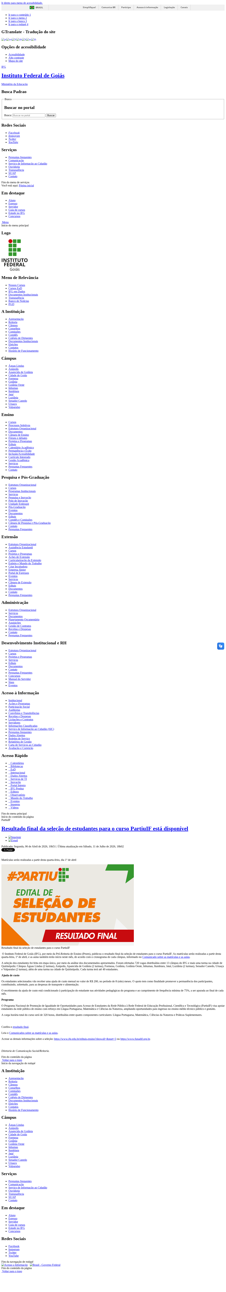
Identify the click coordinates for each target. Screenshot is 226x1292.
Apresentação (16, 318)
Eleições (13, 344)
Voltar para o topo (11, 1060)
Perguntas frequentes (20, 157)
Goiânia (12, 381)
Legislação (169, 7)
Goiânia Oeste (16, 384)
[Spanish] (28, 39)
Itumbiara (13, 391)
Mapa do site (15, 60)
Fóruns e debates (17, 437)
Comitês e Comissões (20, 519)
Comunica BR (108, 7)
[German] (19, 39)
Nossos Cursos (16, 285)
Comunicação (16, 160)
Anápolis (13, 368)
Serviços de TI (18, 778)
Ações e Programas (19, 703)
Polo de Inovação (18, 500)
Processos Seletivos (19, 425)
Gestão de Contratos (19, 625)
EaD (13, 769)
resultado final (20, 1026)
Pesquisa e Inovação (19, 497)
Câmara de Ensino (18, 434)
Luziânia (13, 397)
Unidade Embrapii (18, 503)
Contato (12, 176)
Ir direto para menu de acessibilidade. (22, 2)
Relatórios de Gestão (20, 741)
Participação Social (19, 706)
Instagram (13, 1249)
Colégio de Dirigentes (20, 338)
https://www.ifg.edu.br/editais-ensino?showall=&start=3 (85, 1038)
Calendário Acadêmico (21, 447)
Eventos (12, 510)
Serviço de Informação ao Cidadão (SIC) (31, 728)
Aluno (12, 200)
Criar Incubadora (17, 566)
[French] (14, 39)
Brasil (39, 7)
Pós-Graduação (17, 507)
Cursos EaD (15, 288)
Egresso (12, 203)
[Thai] (33, 39)
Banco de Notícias (18, 300)
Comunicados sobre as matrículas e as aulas (33, 1032)
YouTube (13, 1255)
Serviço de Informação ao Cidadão (27, 163)
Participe (126, 7)
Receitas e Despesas (19, 629)
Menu (5, 222)
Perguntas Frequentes (20, 466)
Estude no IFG (16, 213)
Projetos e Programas (20, 441)
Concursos (14, 216)
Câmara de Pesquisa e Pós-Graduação (29, 522)
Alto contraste (16, 57)
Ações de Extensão (19, 557)
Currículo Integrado (19, 457)
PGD (11, 304)
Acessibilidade (16, 54)
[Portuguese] (3, 39)
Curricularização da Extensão (24, 560)
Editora (14, 791)
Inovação (15, 782)
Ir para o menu (17, 17)
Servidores (14, 722)
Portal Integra (18, 785)
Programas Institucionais (22, 491)
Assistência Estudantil (20, 547)
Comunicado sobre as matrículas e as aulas (166, 956)
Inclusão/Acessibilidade (21, 453)
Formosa (13, 378)
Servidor (13, 206)
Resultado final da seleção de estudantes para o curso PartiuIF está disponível (94, 828)
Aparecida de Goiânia (20, 372)
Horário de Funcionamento (23, 350)
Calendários (17, 763)
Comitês (13, 334)
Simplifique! (89, 7)
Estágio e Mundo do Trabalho (25, 563)
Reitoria (12, 322)
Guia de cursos (16, 209)
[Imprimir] (14, 837)
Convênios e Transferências (23, 713)
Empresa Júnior (17, 569)
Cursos (12, 422)
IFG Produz (17, 788)
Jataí (10, 394)
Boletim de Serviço (19, 738)
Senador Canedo (17, 400)
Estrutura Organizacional (22, 428)
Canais (184, 7)
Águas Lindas (16, 365)
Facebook (13, 1246)
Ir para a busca (17, 21)
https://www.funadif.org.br (135, 1038)
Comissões (14, 331)
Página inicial (26, 185)
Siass (11, 682)
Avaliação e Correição (20, 748)
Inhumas (13, 388)
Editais (12, 444)
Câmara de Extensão (19, 582)
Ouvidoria (14, 166)
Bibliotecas (16, 766)
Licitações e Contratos (20, 719)
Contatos (13, 347)
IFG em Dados (16, 291)
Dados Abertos (16, 735)
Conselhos (14, 328)
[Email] (13, 840)
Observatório (17, 794)
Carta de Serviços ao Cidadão (24, 744)
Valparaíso (14, 407)
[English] (9, 39)
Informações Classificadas (22, 725)
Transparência (16, 169)
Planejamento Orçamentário (23, 619)
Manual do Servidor (19, 679)
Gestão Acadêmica (18, 460)
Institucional (15, 700)
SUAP (12, 173)
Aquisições (14, 622)
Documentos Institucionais (23, 294)
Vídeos (14, 807)
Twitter (12, 1252)
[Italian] (24, 39)
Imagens (15, 804)
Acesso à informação (147, 7)
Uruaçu (12, 403)
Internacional (17, 772)
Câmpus (13, 325)
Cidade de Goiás (17, 375)
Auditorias (14, 709)
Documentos (15, 431)
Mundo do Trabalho (21, 798)
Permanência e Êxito (19, 450)
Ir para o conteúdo (19, 14)
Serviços (13, 463)
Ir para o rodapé (18, 24)
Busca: (8, 115)
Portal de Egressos (18, 572)
